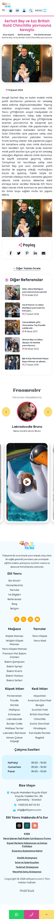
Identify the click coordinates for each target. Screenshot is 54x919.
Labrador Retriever (14, 733)
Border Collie (14, 724)
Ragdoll (39, 738)
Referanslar (14, 599)
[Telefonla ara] (10, 10)
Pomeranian (14, 696)
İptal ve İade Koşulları (27, 863)
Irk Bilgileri (14, 595)
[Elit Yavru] (6, 4)
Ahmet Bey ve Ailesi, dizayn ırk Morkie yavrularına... (32, 343)
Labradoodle (14, 719)
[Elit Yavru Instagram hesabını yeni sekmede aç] (30, 619)
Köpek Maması (14, 636)
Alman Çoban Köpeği (14, 740)
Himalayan (39, 728)
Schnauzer (14, 714)
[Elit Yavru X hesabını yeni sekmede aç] (23, 619)
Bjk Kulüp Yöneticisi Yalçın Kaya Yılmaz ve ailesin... (35, 360)
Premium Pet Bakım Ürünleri (14, 656)
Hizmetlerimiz (14, 585)
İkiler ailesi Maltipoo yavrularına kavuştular (34, 290)
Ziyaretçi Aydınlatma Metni (27, 851)
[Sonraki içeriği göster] (48, 412)
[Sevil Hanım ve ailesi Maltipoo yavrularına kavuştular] (12, 310)
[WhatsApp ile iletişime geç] (16, 914)
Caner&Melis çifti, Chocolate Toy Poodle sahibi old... (33, 325)
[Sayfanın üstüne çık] (46, 914)
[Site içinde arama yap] (30, 10)
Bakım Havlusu (14, 676)
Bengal (40, 705)
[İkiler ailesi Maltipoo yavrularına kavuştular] (12, 292)
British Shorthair (40, 714)
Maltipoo (14, 710)
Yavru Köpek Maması (14, 649)
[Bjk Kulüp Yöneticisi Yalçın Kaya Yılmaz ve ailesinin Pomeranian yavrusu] (12, 362)
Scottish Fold (40, 710)
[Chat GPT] (19, 825)
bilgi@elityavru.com (29, 810)
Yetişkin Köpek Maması (14, 643)
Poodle (14, 701)
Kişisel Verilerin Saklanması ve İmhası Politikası (27, 844)
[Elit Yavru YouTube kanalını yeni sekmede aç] (37, 619)
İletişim (14, 609)
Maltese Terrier (14, 728)
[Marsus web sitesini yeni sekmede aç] (27, 891)
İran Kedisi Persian (39, 733)
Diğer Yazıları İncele (28, 268)
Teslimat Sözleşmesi (27, 867)
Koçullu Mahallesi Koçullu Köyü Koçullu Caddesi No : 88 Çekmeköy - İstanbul (29, 796)
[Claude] (35, 825)
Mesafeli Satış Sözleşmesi (27, 872)
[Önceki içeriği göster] (6, 412)
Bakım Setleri (14, 680)
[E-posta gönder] (17, 10)
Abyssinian (39, 696)
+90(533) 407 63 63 (29, 805)
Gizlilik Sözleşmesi (27, 858)
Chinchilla (39, 719)
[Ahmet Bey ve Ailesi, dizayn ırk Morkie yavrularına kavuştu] (12, 344)
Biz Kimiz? (14, 581)
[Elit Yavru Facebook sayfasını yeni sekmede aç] (16, 619)
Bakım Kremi (14, 671)
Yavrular (14, 590)
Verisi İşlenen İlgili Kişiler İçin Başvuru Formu (27, 839)
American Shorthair (39, 701)
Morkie (14, 705)
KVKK (27, 834)
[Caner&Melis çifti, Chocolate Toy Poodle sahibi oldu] (12, 327)
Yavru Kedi (39, 641)
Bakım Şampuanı (14, 662)
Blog (14, 604)
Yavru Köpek (39, 636)
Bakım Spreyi (14, 666)
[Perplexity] (27, 825)
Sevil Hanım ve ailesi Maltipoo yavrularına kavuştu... (33, 308)
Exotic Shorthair (40, 724)
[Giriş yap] (24, 10)
